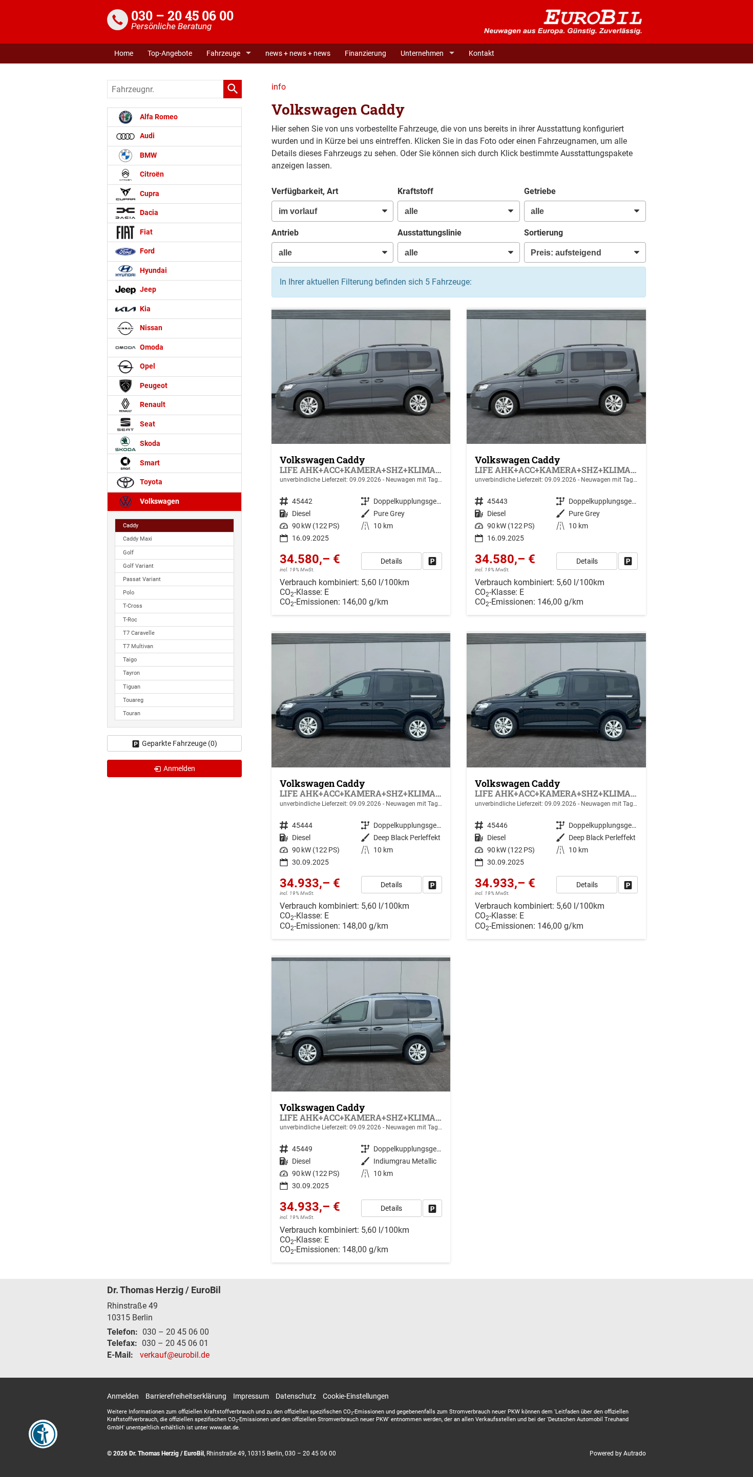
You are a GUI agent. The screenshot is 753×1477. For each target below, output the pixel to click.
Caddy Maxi (137, 539)
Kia (144, 309)
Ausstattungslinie (430, 233)
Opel (146, 366)
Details (391, 561)
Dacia (148, 212)
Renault (151, 404)
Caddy (130, 525)
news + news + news (297, 53)
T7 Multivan (138, 646)
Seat (146, 424)
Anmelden (123, 1396)
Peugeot (153, 385)
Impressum (251, 1396)
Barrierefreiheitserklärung (185, 1396)
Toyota (150, 482)
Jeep (147, 289)
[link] (432, 561)
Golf (128, 552)
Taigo (130, 659)
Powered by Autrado (618, 1453)
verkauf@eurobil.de (175, 1355)
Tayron (131, 673)
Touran (131, 713)
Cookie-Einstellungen (356, 1396)
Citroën (151, 174)
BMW (147, 155)
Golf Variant (138, 566)
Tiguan (131, 686)
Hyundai (152, 270)
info (278, 87)
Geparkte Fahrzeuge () (179, 743)
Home (123, 53)
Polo (128, 592)
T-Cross (132, 606)
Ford (146, 251)
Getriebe (540, 191)
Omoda (150, 347)
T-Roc (130, 619)
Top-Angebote (170, 53)
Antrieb (285, 233)
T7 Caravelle (139, 633)
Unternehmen (422, 53)
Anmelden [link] (179, 768)
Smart (149, 463)
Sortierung (543, 233)
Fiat (145, 232)
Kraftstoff (415, 191)
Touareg (133, 700)
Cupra (148, 193)
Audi (146, 136)
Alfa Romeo (158, 117)
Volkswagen (158, 501)
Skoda (149, 443)
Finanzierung (365, 53)
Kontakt (481, 53)
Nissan (150, 328)
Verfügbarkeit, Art (304, 191)
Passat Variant (142, 579)
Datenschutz (296, 1396)
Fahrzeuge (223, 53)
